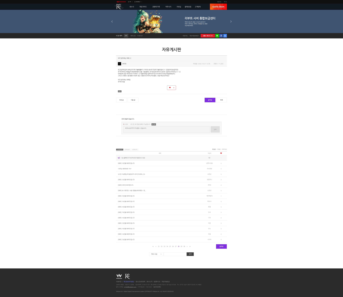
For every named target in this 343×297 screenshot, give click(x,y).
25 (170, 246)
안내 (209, 212)
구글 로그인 (225, 36)
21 (159, 246)
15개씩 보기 (119, 149)
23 (164, 246)
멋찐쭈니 (209, 179)
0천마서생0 (209, 163)
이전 (112, 21)
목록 (221, 100)
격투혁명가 (209, 196)
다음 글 (133, 100)
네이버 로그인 (217, 36)
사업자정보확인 (157, 287)
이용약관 (118, 281)
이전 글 (121, 100)
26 (173, 246)
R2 (119, 7)
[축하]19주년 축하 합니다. (126, 185)
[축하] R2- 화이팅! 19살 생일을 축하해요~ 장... (132, 190)
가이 (209, 217)
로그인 (225, 1)
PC (130, 2)
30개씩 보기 (127, 149)
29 (181, 246)
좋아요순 (224, 149)
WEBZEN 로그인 (208, 36)
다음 (231, 21)
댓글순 (219, 149)
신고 (119, 91)
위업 (209, 234)
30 (184, 246)
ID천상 (209, 174)
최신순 (214, 149)
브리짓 (124, 64)
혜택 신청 (133, 35)
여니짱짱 (209, 168)
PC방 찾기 (140, 35)
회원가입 (219, 1)
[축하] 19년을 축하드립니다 (126, 163)
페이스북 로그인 (221, 36)
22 (161, 246)
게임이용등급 (166, 281)
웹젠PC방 (157, 281)
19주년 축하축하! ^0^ (124, 169)
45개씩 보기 (135, 149)
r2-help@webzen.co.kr (130, 287)
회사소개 (149, 281)
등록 (215, 129)
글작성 (210, 100)
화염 (209, 207)
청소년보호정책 (140, 281)
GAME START (218, 7)
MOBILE (138, 2)
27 (176, 246)
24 (167, 246)
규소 (209, 228)
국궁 (209, 223)
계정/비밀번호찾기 (194, 35)
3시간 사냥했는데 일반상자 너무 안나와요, (131, 174)
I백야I (209, 185)
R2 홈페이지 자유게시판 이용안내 (133, 158)
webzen (121, 2)
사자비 (209, 239)
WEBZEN (119, 276)
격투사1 (209, 201)
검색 (190, 254)
